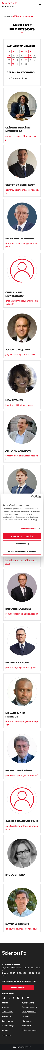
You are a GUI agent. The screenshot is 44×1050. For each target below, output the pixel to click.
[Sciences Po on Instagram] (18, 997)
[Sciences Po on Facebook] (13, 997)
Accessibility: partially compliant (7, 1030)
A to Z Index (7, 1012)
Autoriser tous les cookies (22, 536)
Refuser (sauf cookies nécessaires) (22, 551)
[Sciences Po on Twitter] (8, 997)
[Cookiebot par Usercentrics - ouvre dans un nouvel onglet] (31, 496)
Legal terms (7, 1021)
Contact (5, 1007)
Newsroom (7, 1016)
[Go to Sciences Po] (14, 954)
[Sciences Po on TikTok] (22, 997)
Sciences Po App (29, 1030)
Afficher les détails (29, 529)
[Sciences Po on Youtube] (27, 997)
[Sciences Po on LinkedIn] (3, 997)
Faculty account (29, 1012)
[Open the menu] (40, 4)
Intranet (25, 1016)
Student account (29, 1007)
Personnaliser (20, 544)
